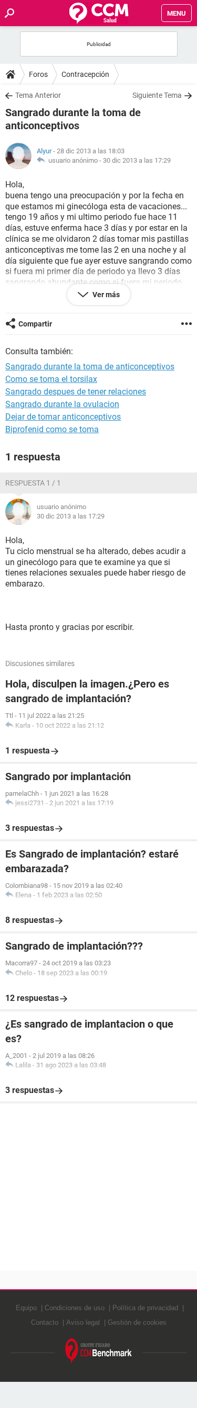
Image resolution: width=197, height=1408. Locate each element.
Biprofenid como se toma (52, 429)
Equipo (26, 1308)
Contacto (44, 1322)
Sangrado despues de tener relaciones (75, 392)
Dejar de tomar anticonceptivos (63, 417)
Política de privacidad (145, 1308)
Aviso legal (83, 1322)
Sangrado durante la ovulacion (62, 404)
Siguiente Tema (157, 95)
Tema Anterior (38, 95)
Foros (38, 74)
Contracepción (85, 74)
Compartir (35, 324)
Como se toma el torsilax (51, 379)
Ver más (105, 294)
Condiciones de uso (75, 1308)
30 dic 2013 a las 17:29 (137, 160)
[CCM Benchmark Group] (99, 1351)
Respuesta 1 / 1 (33, 483)
